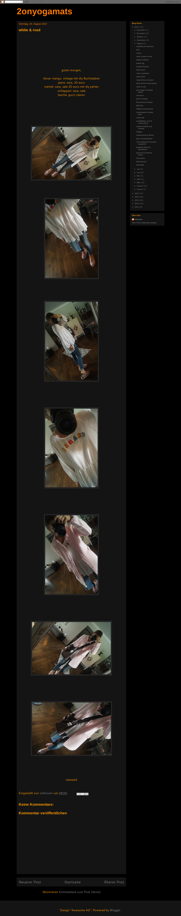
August (140, 43)
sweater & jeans (142, 67)
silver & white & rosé (144, 56)
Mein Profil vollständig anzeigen (144, 223)
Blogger (115, 910)
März (139, 182)
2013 (137, 203)
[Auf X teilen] (82, 794)
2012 (137, 207)
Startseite (72, 881)
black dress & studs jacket (146, 83)
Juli (138, 169)
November (141, 33)
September (141, 40)
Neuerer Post (30, 881)
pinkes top (140, 63)
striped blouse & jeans (145, 80)
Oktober (140, 37)
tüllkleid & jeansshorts (144, 109)
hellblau (139, 132)
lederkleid (140, 165)
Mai (138, 176)
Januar (140, 189)
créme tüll (140, 118)
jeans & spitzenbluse (144, 139)
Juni (138, 172)
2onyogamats (44, 11)
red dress (140, 95)
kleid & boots (141, 162)
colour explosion (142, 73)
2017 (137, 27)
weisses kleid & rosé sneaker (144, 127)
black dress (140, 70)
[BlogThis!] (80, 794)
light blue (139, 105)
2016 (137, 193)
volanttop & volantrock (145, 46)
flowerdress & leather (144, 102)
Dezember (141, 30)
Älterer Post (114, 881)
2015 (137, 197)
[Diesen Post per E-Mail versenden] (78, 794)
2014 (137, 200)
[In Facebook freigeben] (85, 794)
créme (138, 53)
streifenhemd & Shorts (145, 135)
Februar (140, 186)
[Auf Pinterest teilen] (87, 794)
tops (138, 50)
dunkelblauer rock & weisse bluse (144, 122)
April (139, 179)
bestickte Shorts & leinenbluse (143, 148)
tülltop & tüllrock (142, 60)
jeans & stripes (142, 99)
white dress (140, 77)
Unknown (138, 219)
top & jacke (140, 158)
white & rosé (141, 87)
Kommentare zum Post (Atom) (79, 892)
